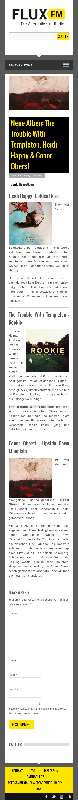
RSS (39, 789)
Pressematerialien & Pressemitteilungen (35, 783)
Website (13, 689)
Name (13, 660)
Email (13, 675)
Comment (15, 613)
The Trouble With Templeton (31, 406)
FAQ (33, 771)
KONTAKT (17, 771)
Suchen (63, 36)
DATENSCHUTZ (35, 777)
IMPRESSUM (50, 771)
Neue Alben (26, 184)
